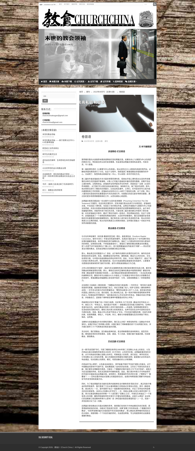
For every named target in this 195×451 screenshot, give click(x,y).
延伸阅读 (119, 82)
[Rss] (154, 447)
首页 (60, 4)
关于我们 (66, 4)
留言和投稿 (90, 4)
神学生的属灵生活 (49, 154)
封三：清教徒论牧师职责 (52, 190)
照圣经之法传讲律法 (50, 148)
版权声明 (74, 4)
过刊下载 (94, 82)
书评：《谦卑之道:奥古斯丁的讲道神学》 (58, 184)
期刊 (88, 92)
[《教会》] (98, 17)
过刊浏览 (80, 82)
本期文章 (55, 82)
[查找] (155, 4)
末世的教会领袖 (48, 134)
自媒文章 (132, 82)
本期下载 (68, 82)
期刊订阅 (82, 4)
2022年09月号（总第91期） (104, 92)
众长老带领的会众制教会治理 (54, 168)
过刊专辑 (106, 82)
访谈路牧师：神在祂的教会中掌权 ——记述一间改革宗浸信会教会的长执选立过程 (58, 176)
